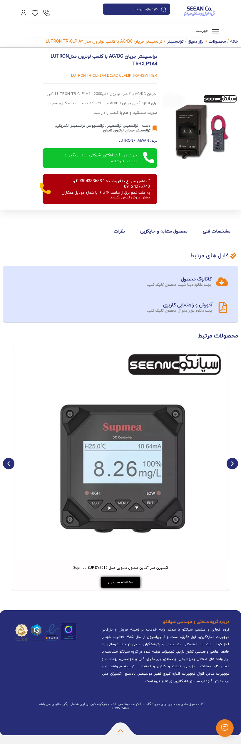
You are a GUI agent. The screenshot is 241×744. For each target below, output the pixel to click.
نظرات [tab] (119, 231)
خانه (234, 41)
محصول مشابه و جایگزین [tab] (164, 231)
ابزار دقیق (196, 41)
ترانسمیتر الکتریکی (70, 125)
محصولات (217, 41)
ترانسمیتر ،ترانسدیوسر (104, 125)
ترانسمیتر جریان (138, 130)
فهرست (202, 31)
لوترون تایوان (113, 130)
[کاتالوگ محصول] (222, 281)
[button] (8, 463)
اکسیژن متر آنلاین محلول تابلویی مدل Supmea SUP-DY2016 (120, 568)
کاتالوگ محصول (196, 279)
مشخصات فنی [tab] (216, 231)
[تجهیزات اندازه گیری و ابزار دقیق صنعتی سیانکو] (199, 12)
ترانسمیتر (175, 41)
